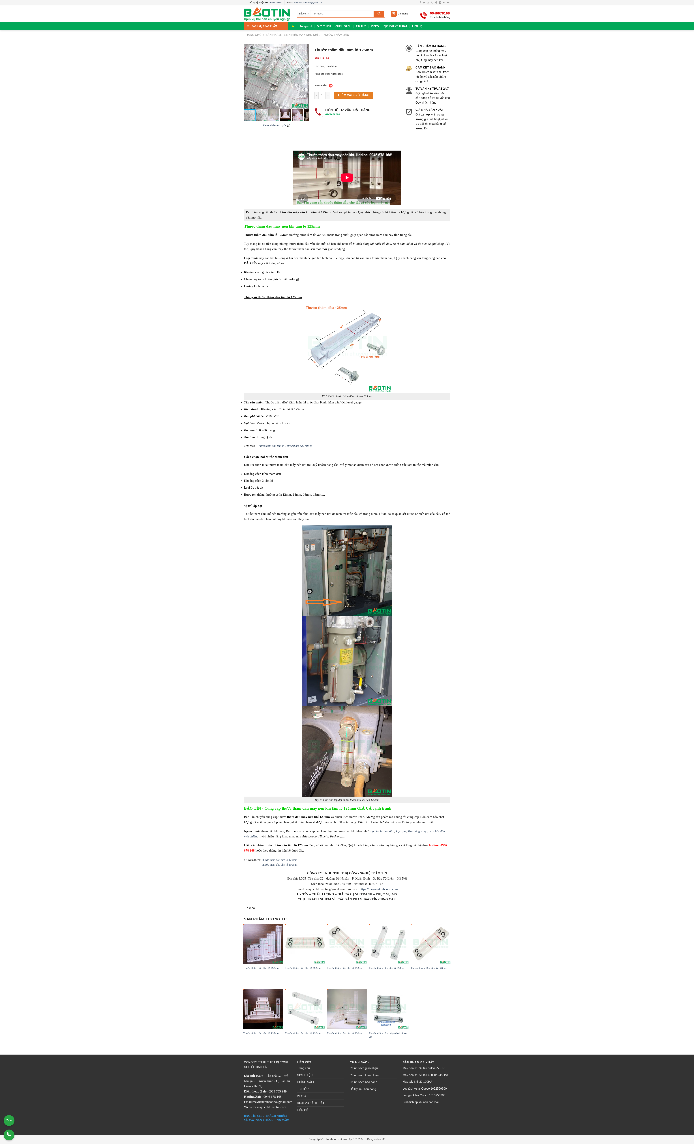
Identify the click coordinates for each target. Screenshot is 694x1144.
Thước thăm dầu (335, 34)
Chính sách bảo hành (363, 1082)
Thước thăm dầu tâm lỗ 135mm (261, 1033)
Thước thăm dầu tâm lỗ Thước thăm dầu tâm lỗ (284, 445)
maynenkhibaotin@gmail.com (308, 2)
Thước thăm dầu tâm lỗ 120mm (279, 859)
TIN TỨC (361, 26)
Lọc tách (376, 831)
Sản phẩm (273, 34)
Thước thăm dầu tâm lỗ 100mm (279, 864)
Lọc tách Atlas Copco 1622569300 (425, 1088)
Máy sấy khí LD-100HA (417, 1081)
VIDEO (375, 26)
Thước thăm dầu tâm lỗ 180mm (345, 968)
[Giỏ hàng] (394, 14)
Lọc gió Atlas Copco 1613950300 (424, 1095)
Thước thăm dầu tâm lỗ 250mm (261, 968)
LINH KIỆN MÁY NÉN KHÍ (300, 34)
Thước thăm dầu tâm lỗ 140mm (429, 968)
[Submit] (379, 13)
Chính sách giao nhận (364, 1068)
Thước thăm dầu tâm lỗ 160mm (387, 968)
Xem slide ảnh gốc (275, 125)
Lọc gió (401, 831)
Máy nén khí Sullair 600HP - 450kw (425, 1075)
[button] (306, 76)
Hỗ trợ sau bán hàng (363, 1089)
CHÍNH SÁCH (343, 26)
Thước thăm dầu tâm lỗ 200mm (303, 968)
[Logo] (267, 13)
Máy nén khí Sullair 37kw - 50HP (424, 1068)
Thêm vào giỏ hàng (354, 95)
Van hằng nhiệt (417, 831)
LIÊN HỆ (417, 26)
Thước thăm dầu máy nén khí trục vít (388, 1035)
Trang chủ (306, 26)
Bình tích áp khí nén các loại (421, 1102)
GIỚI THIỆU (324, 26)
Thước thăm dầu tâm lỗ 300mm (345, 1033)
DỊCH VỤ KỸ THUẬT (395, 26)
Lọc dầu (389, 831)
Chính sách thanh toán (364, 1075)
